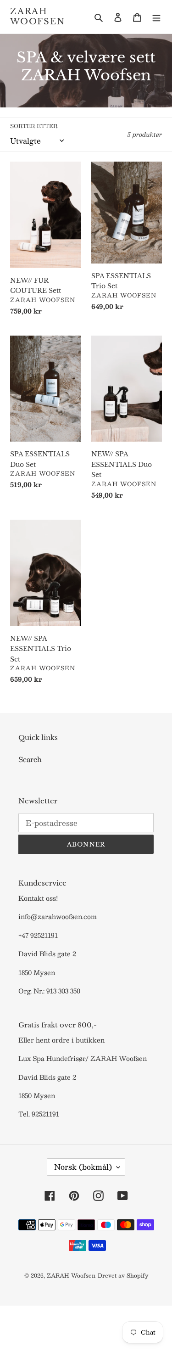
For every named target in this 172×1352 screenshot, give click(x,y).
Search (30, 759)
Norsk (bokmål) (83, 1167)
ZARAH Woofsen (37, 17)
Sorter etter (33, 126)
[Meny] (156, 17)
